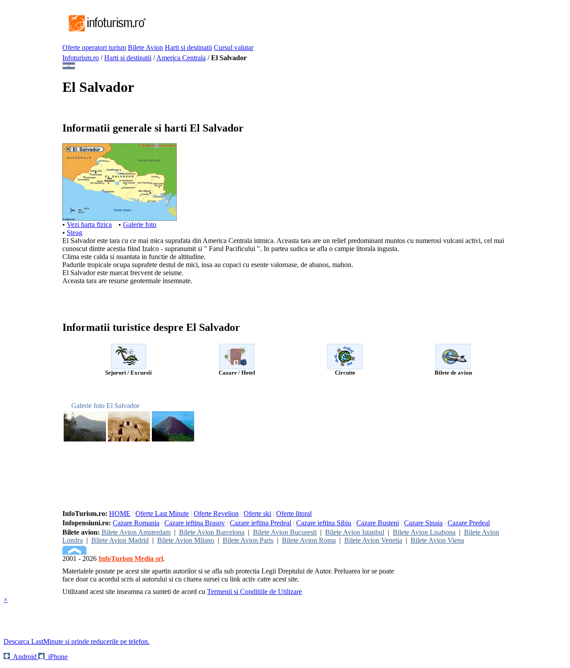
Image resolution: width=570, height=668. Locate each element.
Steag (74, 232)
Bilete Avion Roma (309, 540)
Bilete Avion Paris (248, 540)
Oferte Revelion (216, 513)
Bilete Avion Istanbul (354, 532)
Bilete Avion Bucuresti (285, 532)
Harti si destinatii (188, 47)
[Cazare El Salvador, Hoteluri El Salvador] (236, 367)
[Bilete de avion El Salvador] (453, 367)
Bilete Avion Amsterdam (136, 532)
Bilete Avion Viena (437, 540)
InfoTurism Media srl (130, 558)
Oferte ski (257, 513)
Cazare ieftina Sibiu (323, 523)
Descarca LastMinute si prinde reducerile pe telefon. (77, 641)
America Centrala (181, 58)
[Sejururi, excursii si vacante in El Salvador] (128, 367)
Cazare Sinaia (423, 523)
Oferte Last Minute (162, 513)
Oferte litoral (294, 513)
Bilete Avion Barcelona (211, 532)
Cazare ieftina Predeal (260, 523)
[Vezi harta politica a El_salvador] (119, 218)
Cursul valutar (233, 47)
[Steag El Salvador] (68, 67)
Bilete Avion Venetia (373, 540)
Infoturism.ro (80, 58)
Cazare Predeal (469, 523)
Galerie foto (139, 224)
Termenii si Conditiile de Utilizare (254, 591)
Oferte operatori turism (94, 47)
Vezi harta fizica (89, 224)
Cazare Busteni (377, 523)
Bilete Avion (145, 47)
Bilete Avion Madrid (120, 540)
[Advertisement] (309, 24)
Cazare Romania (136, 523)
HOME (119, 513)
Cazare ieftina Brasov (194, 523)
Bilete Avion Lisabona (424, 532)
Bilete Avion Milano (185, 540)
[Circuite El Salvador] (344, 367)
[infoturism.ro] (104, 32)
